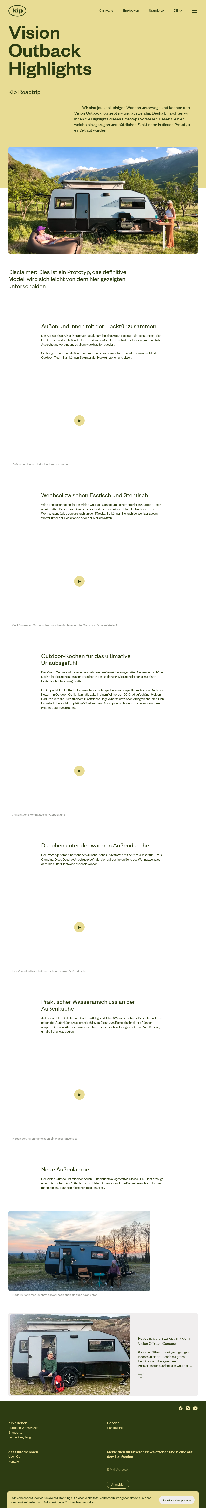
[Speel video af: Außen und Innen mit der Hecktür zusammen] (79, 421)
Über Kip (14, 1456)
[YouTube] (195, 1408)
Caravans (106, 10)
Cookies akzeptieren (177, 1500)
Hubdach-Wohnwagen (23, 1427)
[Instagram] (187, 1408)
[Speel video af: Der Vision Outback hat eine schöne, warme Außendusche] (79, 927)
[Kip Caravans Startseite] (20, 11)
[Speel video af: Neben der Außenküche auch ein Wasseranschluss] (79, 1095)
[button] (178, 11)
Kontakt (13, 1461)
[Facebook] (180, 1408)
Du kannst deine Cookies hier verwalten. (69, 1502)
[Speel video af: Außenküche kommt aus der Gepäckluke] (79, 771)
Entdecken (131, 10)
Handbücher (115, 1427)
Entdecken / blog (19, 1437)
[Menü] (194, 10)
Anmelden (118, 1484)
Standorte (156, 10)
